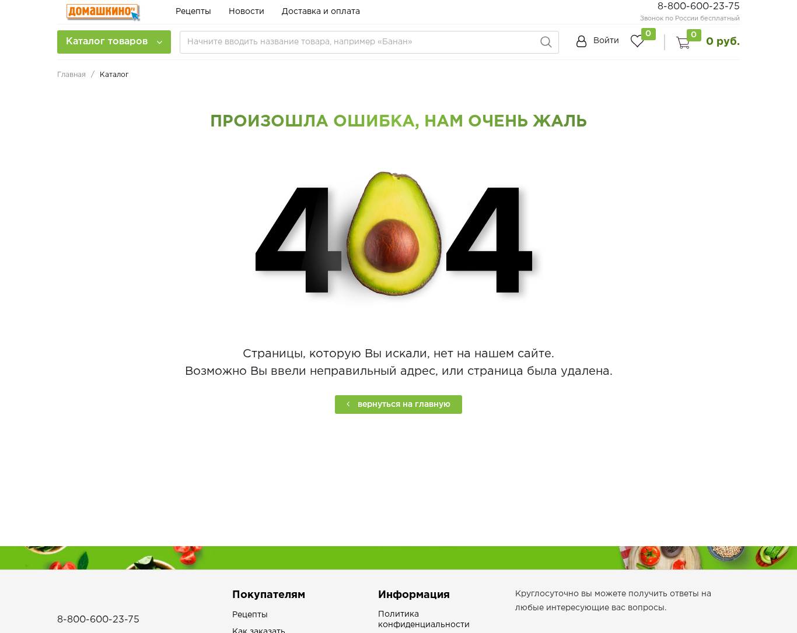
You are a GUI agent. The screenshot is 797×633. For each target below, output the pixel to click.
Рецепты (193, 11)
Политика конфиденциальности (424, 619)
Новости (246, 11)
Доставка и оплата (321, 11)
